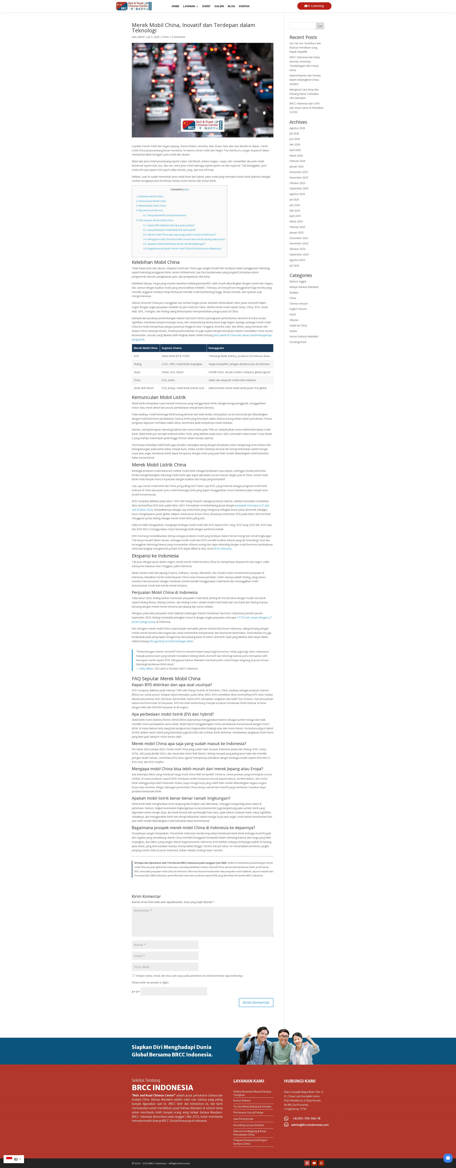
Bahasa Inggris (298, 281)
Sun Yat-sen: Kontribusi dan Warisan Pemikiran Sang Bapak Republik (305, 48)
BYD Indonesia (222, 548)
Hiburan (293, 320)
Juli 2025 (294, 199)
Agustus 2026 (297, 128)
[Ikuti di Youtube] (314, 1163)
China (165, 37)
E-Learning (316, 6)
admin (141, 37)
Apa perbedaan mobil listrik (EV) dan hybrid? (169, 229)
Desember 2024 (298, 238)
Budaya (293, 292)
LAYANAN (189, 6)
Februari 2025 (297, 227)
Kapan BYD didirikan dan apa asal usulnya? (169, 225)
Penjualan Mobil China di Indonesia (164, 215)
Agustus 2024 (297, 260)
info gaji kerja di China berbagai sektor (171, 641)
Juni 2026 (294, 139)
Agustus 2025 (297, 194)
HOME (175, 6)
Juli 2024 (294, 265)
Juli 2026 (294, 133)
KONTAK (244, 6)
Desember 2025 (298, 172)
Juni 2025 (294, 205)
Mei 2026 (294, 144)
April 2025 (295, 216)
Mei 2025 (294, 210)
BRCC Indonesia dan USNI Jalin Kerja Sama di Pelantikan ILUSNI (306, 108)
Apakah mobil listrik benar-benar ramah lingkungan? (174, 243)
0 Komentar (178, 37)
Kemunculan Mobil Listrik (151, 201)
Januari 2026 (296, 166)
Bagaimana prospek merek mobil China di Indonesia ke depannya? (182, 248)
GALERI (219, 6)
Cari (320, 26)
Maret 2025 (296, 221)
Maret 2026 (296, 155)
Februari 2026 (297, 161)
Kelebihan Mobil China (149, 196)
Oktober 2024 (297, 249)
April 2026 (295, 150)
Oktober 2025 (297, 183)
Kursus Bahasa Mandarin (303, 336)
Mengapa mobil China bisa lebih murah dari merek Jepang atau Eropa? (184, 239)
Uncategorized (297, 342)
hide (185, 189)
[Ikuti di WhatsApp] (321, 1163)
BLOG (231, 6)
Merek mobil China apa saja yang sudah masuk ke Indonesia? (179, 234)
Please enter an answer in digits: (150, 982)
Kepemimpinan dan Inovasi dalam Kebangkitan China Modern (305, 80)
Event (292, 314)
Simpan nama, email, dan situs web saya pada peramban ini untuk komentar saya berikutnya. (189, 975)
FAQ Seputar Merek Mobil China (154, 220)
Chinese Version (298, 303)
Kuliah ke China (298, 325)
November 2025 (298, 177)
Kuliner (293, 331)
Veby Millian (146, 668)
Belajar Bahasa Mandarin (304, 287)
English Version (298, 309)
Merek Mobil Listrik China (151, 205)
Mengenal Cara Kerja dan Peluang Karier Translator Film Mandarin (304, 94)
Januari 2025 (296, 232)
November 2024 (298, 243)
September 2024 (299, 254)
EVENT (206, 6)
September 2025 (299, 188)
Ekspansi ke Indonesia (149, 210)
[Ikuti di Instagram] (307, 1163)
